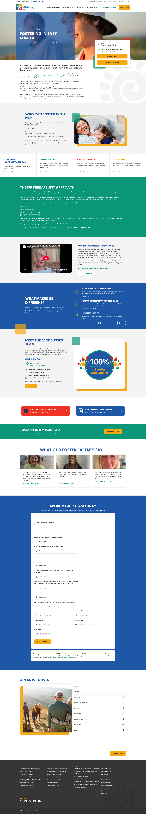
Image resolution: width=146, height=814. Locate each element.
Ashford (76, 692)
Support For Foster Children (55, 780)
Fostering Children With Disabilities (31, 780)
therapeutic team (44, 218)
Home (20, 29)
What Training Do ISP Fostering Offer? (86, 784)
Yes (40, 606)
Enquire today (86, 273)
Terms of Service (68, 657)
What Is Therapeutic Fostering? (30, 769)
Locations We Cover (80, 787)
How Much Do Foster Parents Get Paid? (86, 769)
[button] (98, 323)
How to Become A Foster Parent (57, 771)
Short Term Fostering (26, 771)
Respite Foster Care (26, 782)
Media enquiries (106, 788)
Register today (113, 431)
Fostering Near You (53, 785)
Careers (103, 791)
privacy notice (52, 656)
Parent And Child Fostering (28, 777)
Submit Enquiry (42, 642)
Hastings (60, 76)
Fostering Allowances (26, 785)
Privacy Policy (56, 657)
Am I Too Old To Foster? (81, 776)
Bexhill (76, 730)
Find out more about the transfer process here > (93, 268)
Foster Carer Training (53, 777)
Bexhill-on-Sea (67, 76)
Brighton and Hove (42, 76)
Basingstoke (78, 714)
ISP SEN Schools (106, 771)
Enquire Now (112, 56)
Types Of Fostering (53, 782)
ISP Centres (26, 29)
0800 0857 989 (38, 2)
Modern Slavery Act (107, 785)
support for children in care (65, 199)
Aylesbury (77, 697)
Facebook (26, 801)
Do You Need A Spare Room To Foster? (86, 781)
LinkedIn (34, 801)
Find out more (86, 308)
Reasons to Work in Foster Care (57, 769)
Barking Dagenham (80, 703)
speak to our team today (82, 227)
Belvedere (77, 725)
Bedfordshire (78, 719)
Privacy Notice (105, 782)
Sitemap (104, 793)
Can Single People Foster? (82, 779)
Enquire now (124, 7)
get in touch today (31, 144)
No (49, 606)
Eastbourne (52, 76)
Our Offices (104, 774)
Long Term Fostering (26, 774)
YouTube (39, 801)
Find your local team (108, 7)
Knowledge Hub (106, 769)
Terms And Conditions (108, 777)
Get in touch (31, 386)
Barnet (76, 708)
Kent (35, 78)
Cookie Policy (105, 780)
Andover (77, 686)
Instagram (21, 801)
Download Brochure (112, 62)
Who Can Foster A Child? (55, 774)
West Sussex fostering (50, 74)
